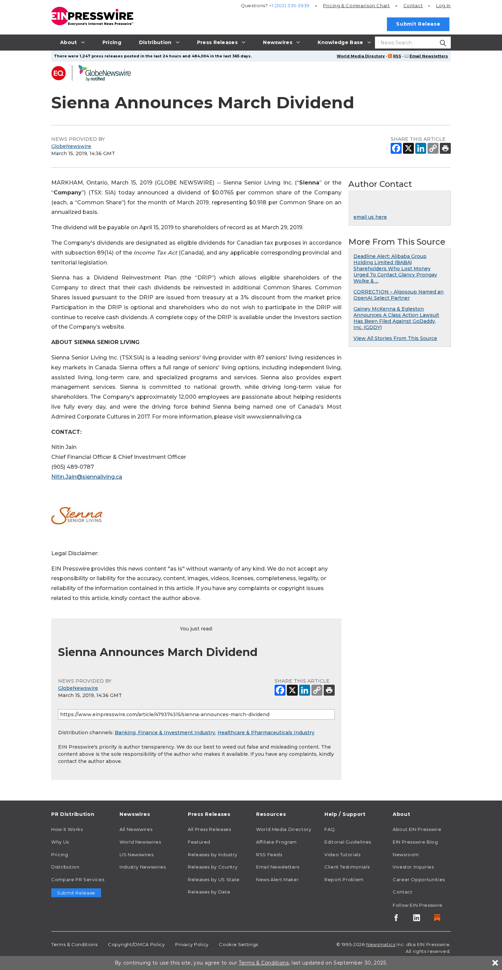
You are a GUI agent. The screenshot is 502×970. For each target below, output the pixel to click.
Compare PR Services (77, 879)
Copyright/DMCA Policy (136, 944)
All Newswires (136, 829)
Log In (443, 5)
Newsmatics (380, 944)
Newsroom (406, 854)
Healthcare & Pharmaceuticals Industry (266, 732)
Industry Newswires (143, 867)
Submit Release (418, 24)
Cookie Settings (238, 944)
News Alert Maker (277, 879)
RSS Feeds (269, 854)
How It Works (67, 829)
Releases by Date (209, 891)
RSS (397, 56)
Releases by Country (212, 867)
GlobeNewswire (71, 146)
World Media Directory (361, 56)
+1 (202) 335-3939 (289, 5)
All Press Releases (209, 829)
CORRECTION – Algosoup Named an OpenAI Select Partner (398, 295)
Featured (199, 842)
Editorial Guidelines (347, 842)
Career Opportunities (419, 879)
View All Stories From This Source (395, 338)
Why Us (60, 842)
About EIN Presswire (417, 829)
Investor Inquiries (413, 867)
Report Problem (344, 879)
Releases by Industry (212, 854)
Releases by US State (214, 879)
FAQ (329, 829)
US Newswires (137, 854)
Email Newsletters (428, 56)
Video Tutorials (342, 854)
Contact (413, 5)
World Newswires (140, 842)
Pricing (356, 5)
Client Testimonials (346, 867)
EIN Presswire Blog (415, 842)
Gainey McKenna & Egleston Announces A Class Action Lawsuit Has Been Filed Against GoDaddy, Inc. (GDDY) (396, 318)
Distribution (65, 867)
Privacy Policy (192, 944)
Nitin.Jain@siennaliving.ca (86, 477)
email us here (370, 217)
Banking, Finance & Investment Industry (165, 732)
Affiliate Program (276, 842)
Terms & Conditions (74, 944)
